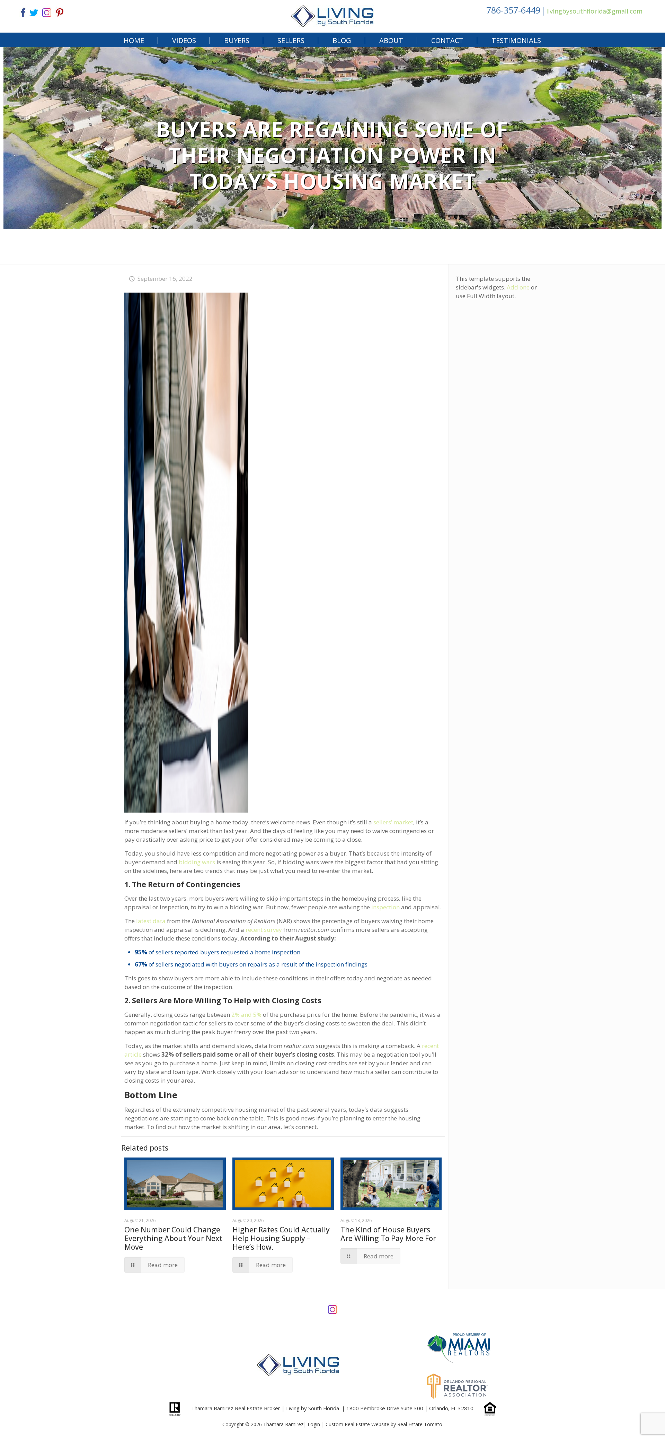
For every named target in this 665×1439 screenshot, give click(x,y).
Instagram (332, 1308)
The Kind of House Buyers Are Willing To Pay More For (388, 1234)
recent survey (264, 930)
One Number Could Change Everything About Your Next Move (173, 1238)
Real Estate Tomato (419, 1424)
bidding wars (197, 862)
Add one (518, 287)
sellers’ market (393, 822)
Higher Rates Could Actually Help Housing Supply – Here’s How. (281, 1238)
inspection (385, 907)
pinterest (60, 12)
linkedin (47, 12)
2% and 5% (246, 1014)
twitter (33, 12)
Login (314, 1424)
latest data (151, 921)
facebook (20, 12)
